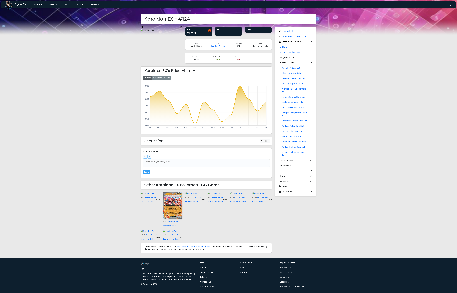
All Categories (207, 286)
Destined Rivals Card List (293, 78)
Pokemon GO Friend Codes (293, 286)
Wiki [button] (79, 4)
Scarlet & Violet (287, 62)
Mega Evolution (287, 57)
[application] (206, 106)
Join (242, 267)
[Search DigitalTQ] (449, 5)
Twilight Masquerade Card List (294, 114)
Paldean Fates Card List (292, 126)
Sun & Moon (285, 165)
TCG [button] (66, 4)
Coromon (284, 281)
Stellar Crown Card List (292, 102)
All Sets (283, 47)
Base (282, 176)
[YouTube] (143, 269)
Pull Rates (287, 191)
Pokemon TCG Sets (292, 41)
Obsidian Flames (218, 46)
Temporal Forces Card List (294, 120)
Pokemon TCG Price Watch (296, 36)
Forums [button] (94, 4)
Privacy (203, 277)
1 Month (147, 77)
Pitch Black (288, 31)
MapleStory (285, 277)
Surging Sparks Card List (293, 97)
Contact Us (205, 281)
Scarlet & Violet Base (215, 201)
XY (281, 170)
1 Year (167, 77)
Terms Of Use (206, 272)
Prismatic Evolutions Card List (293, 90)
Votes (264, 141)
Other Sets (285, 181)
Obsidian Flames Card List (293, 141)
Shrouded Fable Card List (293, 107)
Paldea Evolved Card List (293, 147)
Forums (243, 272)
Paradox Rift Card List (291, 131)
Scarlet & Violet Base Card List (294, 153)
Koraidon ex (170, 221)
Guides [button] (52, 4)
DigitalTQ (20, 4)
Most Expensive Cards (290, 52)
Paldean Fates (257, 201)
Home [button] (37, 4)
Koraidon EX (148, 197)
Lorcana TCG (286, 272)
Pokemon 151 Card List (292, 136)
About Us (204, 267)
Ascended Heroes (169, 226)
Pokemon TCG (286, 267)
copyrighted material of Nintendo (193, 246)
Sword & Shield (287, 160)
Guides (286, 186)
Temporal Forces (147, 201)
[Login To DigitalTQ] (443, 5)
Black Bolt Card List (290, 68)
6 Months (157, 77)
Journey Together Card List (294, 83)
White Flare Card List (291, 73)
